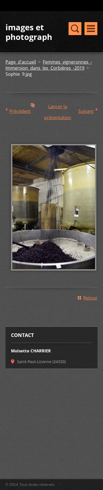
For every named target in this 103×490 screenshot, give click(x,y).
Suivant (86, 111)
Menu (91, 28)
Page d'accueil (20, 62)
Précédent (20, 111)
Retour (90, 298)
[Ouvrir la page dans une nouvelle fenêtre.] (53, 274)
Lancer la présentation (57, 108)
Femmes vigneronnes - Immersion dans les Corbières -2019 (48, 65)
